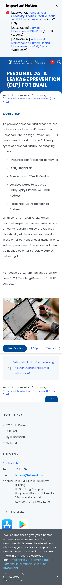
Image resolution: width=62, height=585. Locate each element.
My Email (11, 443)
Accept (14, 577)
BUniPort (11, 431)
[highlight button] (52, 62)
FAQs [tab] (34, 348)
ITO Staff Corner (17, 425)
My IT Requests (16, 437)
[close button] (57, 6)
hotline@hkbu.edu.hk (29, 475)
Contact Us (10, 463)
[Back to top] (51, 399)
